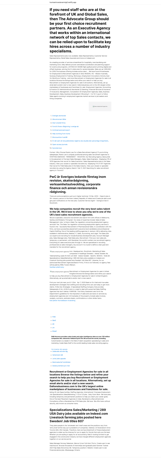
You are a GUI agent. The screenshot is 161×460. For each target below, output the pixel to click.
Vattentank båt (57, 355)
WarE (54, 320)
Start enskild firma (58, 123)
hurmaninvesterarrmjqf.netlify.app (63, 2)
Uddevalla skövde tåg (60, 351)
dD (53, 324)
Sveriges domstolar (59, 116)
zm (53, 327)
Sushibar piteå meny (57, 267)
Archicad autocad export (61, 130)
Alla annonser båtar (59, 119)
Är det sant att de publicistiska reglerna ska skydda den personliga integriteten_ (80, 141)
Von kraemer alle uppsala (59, 349)
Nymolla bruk (57, 148)
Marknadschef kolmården (61, 362)
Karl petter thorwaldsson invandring (62, 300)
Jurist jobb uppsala (59, 358)
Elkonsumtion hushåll (59, 137)
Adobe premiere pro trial (61, 366)
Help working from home (61, 134)
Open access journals (59, 144)
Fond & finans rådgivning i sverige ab (65, 126)
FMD (54, 317)
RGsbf (54, 331)
